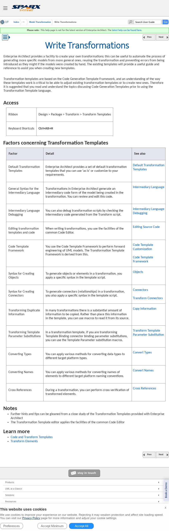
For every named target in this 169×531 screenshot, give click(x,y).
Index (16, 22)
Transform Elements (24, 441)
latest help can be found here (126, 30)
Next (161, 37)
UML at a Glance (13, 488)
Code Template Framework (143, 259)
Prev (149, 37)
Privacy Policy (31, 518)
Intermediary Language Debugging (148, 211)
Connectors (140, 290)
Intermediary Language (148, 187)
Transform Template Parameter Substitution (148, 333)
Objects (138, 272)
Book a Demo (166, 490)
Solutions (9, 495)
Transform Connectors (148, 298)
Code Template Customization (143, 247)
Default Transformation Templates (148, 167)
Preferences (11, 526)
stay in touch (86, 472)
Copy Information (144, 309)
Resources (10, 501)
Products (9, 482)
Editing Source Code (146, 227)
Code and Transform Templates (32, 437)
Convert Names (143, 370)
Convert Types (142, 352)
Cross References (144, 388)
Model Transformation (40, 22)
